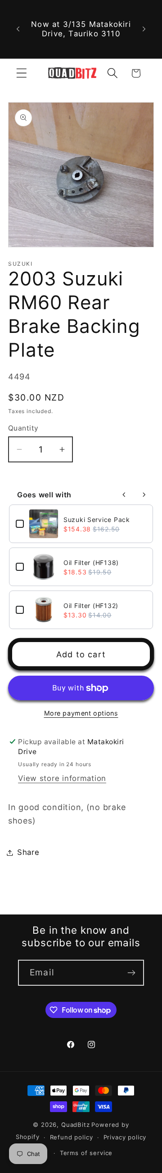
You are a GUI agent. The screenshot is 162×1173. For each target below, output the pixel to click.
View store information (62, 778)
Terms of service (86, 1152)
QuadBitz (75, 1124)
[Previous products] (124, 494)
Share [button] (28, 852)
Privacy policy (125, 1137)
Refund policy (71, 1137)
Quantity (23, 428)
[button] (22, 73)
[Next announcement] (144, 29)
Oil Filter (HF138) (91, 562)
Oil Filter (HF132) (90, 605)
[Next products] (144, 494)
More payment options (81, 713)
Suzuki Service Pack (96, 519)
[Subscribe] (131, 973)
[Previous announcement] (18, 29)
